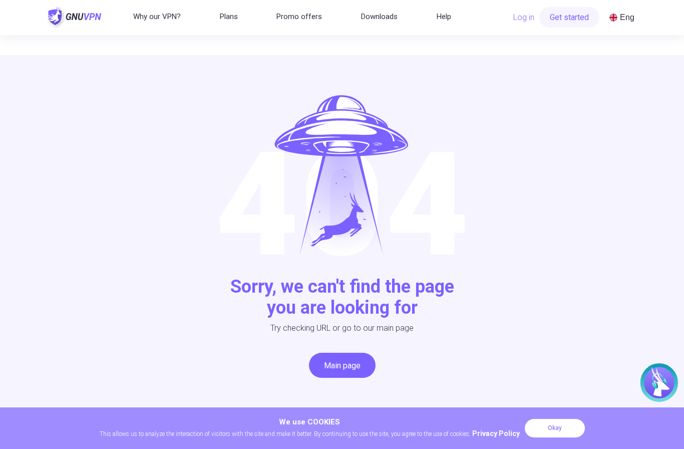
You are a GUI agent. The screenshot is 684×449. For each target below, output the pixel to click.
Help (444, 16)
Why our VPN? (157, 16)
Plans (229, 16)
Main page (342, 365)
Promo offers (299, 16)
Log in (523, 17)
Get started (569, 17)
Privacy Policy (496, 433)
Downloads (379, 16)
